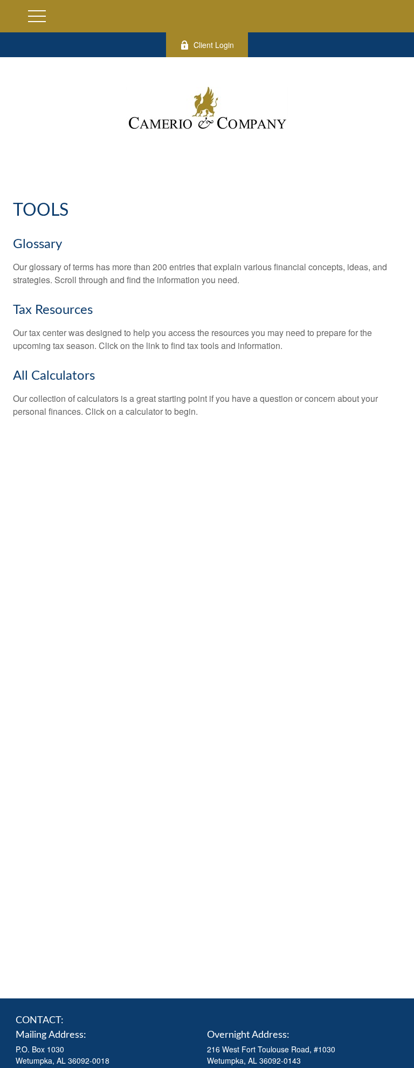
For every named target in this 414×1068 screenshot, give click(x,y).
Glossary (37, 244)
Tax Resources (53, 310)
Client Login (214, 44)
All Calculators (54, 375)
